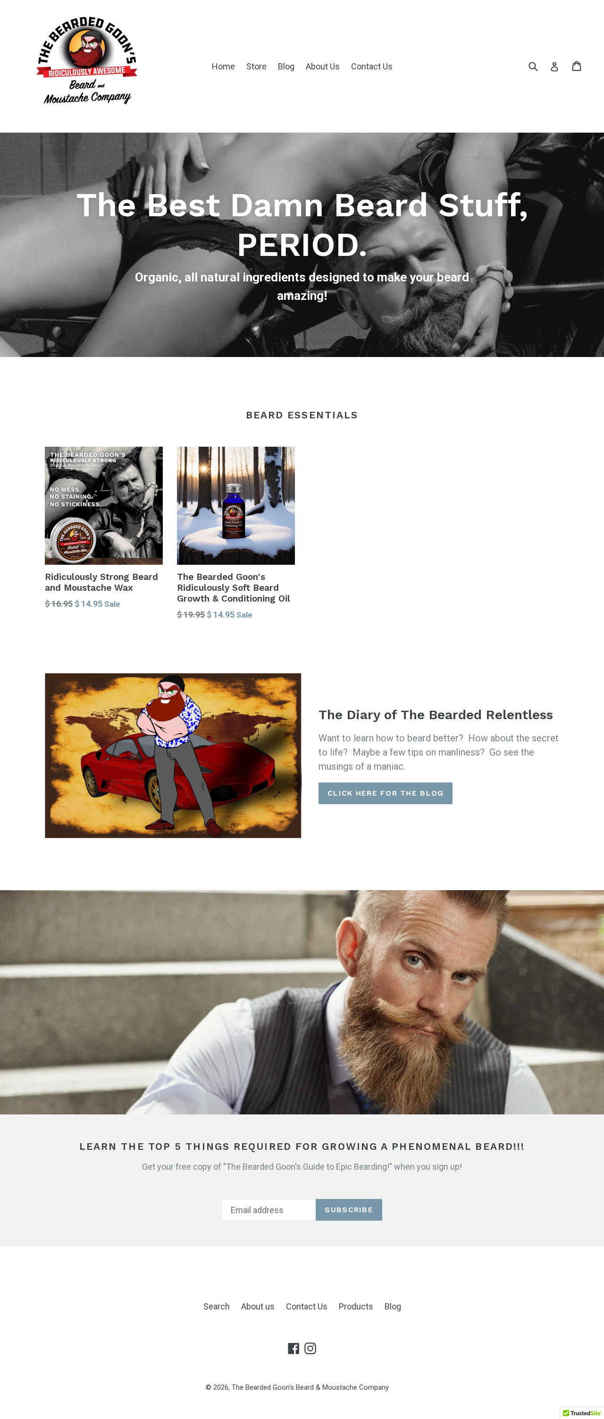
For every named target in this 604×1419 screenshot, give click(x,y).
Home (223, 66)
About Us (323, 66)
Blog (286, 66)
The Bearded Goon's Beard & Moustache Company (310, 1387)
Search (216, 1306)
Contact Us (372, 66)
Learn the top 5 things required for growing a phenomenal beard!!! (302, 1146)
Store (256, 66)
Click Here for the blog (385, 793)
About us (258, 1306)
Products (356, 1306)
